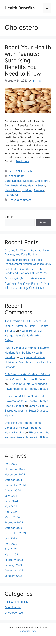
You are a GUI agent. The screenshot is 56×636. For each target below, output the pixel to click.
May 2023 (11, 543)
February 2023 (14, 559)
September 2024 (15, 485)
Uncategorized (14, 612)
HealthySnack (36, 185)
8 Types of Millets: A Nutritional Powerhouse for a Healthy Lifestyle (28, 362)
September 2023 (15, 533)
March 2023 (12, 554)
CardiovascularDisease (19, 180)
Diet (7, 185)
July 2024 (11, 495)
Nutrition (27, 190)
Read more (22, 161)
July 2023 (11, 538)
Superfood (11, 195)
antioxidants (16, 175)
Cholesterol (42, 180)
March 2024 (12, 517)
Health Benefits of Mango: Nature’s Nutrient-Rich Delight (23, 335)
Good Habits (13, 607)
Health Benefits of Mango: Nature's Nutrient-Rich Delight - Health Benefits (27, 352)
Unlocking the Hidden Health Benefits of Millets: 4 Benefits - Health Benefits (24, 427)
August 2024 (13, 490)
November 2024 (15, 474)
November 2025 (15, 469)
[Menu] (47, 8)
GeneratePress (28, 630)
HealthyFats (18, 185)
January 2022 (13, 575)
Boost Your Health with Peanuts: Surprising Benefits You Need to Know (28, 60)
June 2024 (11, 501)
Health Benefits (20, 7)
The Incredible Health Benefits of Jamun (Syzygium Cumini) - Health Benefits (26, 325)
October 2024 (13, 479)
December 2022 (15, 570)
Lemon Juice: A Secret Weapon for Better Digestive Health (27, 410)
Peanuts (39, 190)
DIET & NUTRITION (20, 171)
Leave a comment (20, 199)
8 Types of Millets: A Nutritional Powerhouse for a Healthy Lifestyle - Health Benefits (28, 401)
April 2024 (11, 511)
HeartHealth (12, 190)
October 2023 (13, 527)
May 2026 (11, 463)
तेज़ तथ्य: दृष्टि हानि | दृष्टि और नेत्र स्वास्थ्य (26, 278)
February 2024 (14, 522)
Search (9, 216)
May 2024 (11, 506)
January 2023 (13, 565)
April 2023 (11, 549)
